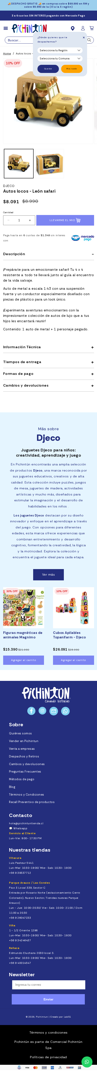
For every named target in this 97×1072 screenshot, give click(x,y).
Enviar (48, 999)
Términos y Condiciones (26, 794)
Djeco (9, 186)
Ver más (48, 575)
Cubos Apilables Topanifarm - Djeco (69, 635)
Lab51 (67, 1016)
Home (7, 53)
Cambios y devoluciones (27, 764)
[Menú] (7, 28)
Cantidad (8, 212)
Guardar (48, 69)
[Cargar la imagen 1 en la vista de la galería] (18, 163)
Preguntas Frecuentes (25, 771)
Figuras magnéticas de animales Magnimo (22, 635)
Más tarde (72, 69)
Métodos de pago (21, 779)
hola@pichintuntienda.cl (26, 823)
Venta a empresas (22, 749)
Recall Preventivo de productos (32, 802)
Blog (12, 787)
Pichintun (42, 1016)
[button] (92, 29)
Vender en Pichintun (23, 741)
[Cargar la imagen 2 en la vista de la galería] (49, 163)
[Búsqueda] (89, 41)
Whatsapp (20, 828)
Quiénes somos (20, 733)
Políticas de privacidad (48, 1057)
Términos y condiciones (48, 1032)
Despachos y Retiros (24, 756)
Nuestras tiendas (30, 850)
